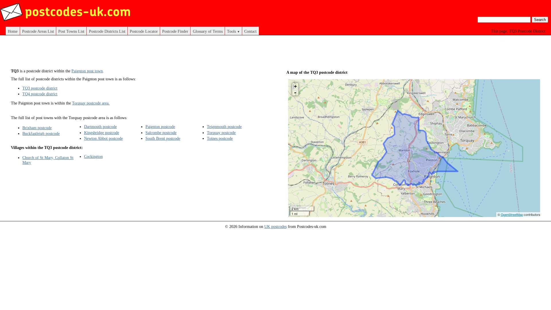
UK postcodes (275, 226)
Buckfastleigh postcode (41, 133)
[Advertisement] (137, 54)
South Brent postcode (162, 138)
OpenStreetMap (512, 214)
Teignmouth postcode (224, 126)
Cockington (93, 156)
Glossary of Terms (208, 31)
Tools (233, 31)
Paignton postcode (160, 126)
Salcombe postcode (160, 132)
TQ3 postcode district (39, 88)
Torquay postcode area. (91, 103)
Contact (250, 31)
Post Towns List (71, 31)
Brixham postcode (37, 127)
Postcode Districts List (107, 31)
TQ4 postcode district (39, 94)
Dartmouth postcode (100, 126)
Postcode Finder (175, 31)
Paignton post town (87, 71)
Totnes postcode (220, 138)
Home (13, 31)
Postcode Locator (144, 31)
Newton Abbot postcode (103, 138)
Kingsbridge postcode (101, 132)
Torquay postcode (221, 132)
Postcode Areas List (38, 31)
